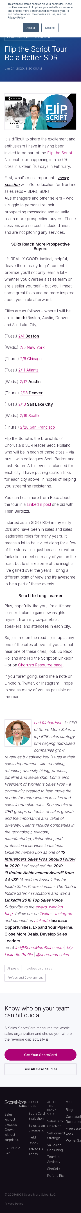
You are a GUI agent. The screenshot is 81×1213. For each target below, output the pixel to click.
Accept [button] (31, 27)
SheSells (53, 1169)
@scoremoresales (52, 954)
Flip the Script (59, 152)
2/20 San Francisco (37, 427)
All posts (13, 968)
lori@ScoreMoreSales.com (39, 947)
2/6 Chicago (31, 358)
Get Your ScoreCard (40, 1055)
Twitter (46, 913)
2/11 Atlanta (28, 370)
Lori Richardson (48, 722)
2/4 (28, 336)
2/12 (30, 381)
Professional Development (29, 37)
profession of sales (39, 968)
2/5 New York (32, 347)
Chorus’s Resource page (40, 665)
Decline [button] (50, 27)
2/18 (35, 404)
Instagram (64, 913)
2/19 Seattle (30, 415)
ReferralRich (56, 1175)
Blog (69, 1110)
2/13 (31, 393)
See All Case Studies (40, 1069)
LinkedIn (41, 920)
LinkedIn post (39, 504)
